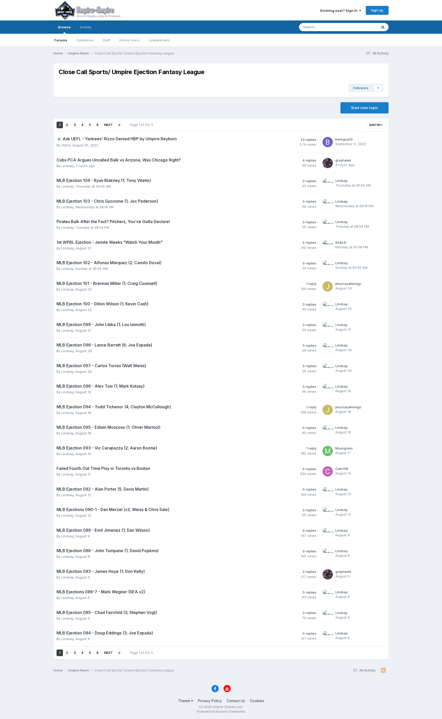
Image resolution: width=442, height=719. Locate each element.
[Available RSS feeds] (383, 670)
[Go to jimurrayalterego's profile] (328, 286)
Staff (106, 40)
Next (108, 125)
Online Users (129, 40)
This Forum (361, 27)
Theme (184, 701)
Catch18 (341, 469)
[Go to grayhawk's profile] (328, 163)
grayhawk (343, 160)
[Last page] (119, 125)
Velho (65, 145)
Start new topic (364, 108)
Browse (64, 27)
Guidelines (84, 40)
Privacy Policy (210, 701)
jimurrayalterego (348, 284)
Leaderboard (159, 40)
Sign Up (377, 10)
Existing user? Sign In (339, 10)
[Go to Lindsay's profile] (328, 183)
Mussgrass (344, 448)
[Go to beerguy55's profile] (328, 142)
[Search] (383, 27)
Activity (85, 27)
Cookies (257, 701)
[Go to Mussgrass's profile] (328, 451)
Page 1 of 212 (140, 125)
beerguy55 (344, 139)
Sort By (375, 124)
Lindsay (67, 166)
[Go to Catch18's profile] (328, 471)
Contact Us (236, 701)
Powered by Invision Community (221, 711)
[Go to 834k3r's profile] (328, 245)
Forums (60, 40)
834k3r (341, 242)
